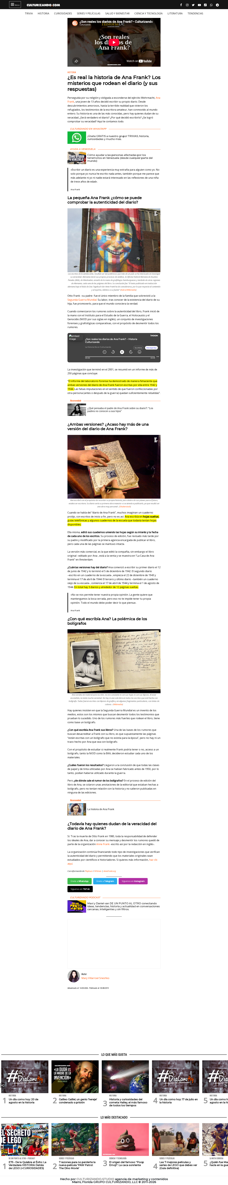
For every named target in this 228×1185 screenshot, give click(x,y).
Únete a (80, 881)
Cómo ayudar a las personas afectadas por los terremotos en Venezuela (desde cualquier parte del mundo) (120, 158)
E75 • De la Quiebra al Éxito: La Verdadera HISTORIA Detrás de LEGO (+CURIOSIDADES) (27, 1165)
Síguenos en (133, 881)
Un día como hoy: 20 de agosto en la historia (23, 1101)
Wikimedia (117, 704)
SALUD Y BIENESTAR (117, 13)
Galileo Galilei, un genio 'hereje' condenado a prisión (78, 1101)
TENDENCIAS (195, 13)
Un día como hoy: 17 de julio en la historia (178, 1101)
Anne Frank (103, 844)
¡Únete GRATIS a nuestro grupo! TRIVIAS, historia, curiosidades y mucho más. (118, 138)
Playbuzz (89, 871)
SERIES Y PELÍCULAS (88, 13)
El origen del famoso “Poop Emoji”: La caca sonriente (126, 1164)
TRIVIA (29, 13)
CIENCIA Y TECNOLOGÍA (148, 13)
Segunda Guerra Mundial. (82, 299)
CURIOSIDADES (63, 13)
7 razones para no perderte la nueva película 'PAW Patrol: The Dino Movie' (77, 1165)
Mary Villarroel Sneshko (95, 978)
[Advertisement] (114, 1021)
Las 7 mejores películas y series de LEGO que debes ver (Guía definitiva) (178, 1165)
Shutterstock (125, 506)
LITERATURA (175, 13)
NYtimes (97, 871)
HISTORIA (43, 13)
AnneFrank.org (109, 871)
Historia (71, 72)
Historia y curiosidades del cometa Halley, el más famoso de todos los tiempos (128, 1102)
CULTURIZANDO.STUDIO (95, 1179)
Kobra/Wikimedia (128, 289)
